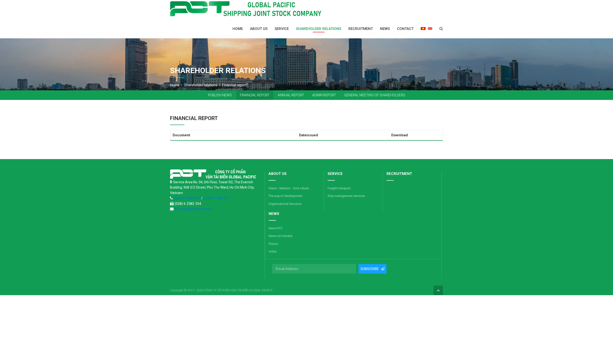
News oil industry (280, 236)
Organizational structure (284, 204)
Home (238, 29)
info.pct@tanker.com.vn (193, 209)
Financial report (255, 95)
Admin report (324, 95)
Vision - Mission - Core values (288, 188)
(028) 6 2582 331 (217, 198)
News (385, 29)
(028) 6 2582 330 (187, 198)
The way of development (285, 196)
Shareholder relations (318, 29)
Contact (405, 29)
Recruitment (360, 29)
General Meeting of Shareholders (374, 95)
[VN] (423, 28)
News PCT (276, 228)
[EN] (430, 28)
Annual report (291, 95)
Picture (273, 244)
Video (273, 251)
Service (282, 29)
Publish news (220, 95)
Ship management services (346, 196)
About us (258, 29)
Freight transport (339, 188)
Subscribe (370, 269)
